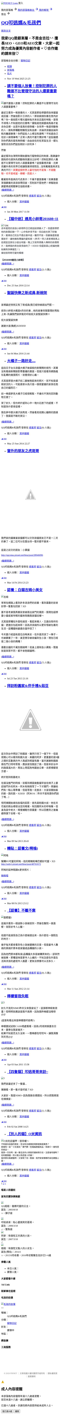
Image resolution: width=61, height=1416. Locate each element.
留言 (39, 196)
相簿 (9, 66)
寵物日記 (25, 60)
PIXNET (13, 1373)
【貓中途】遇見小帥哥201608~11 (32, 219)
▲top (4, 207)
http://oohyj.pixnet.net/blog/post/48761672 (21, 864)
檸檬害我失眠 (17, 996)
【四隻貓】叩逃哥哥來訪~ (27, 1072)
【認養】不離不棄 (21, 910)
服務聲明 (32, 1376)
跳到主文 (6, 31)
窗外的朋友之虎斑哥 (23, 451)
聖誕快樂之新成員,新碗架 (27, 293)
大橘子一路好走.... (21, 361)
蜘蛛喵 (4, 875)
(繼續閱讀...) (7, 190)
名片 (9, 73)
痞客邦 (32, 196)
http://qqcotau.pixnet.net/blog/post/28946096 (22, 555)
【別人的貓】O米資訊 (24, 1134)
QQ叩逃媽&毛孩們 (21, 22)
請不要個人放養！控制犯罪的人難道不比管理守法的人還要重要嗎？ (32, 91)
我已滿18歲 (7, 1411)
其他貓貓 (24, 201)
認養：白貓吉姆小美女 (25, 590)
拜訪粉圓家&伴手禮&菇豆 (28, 686)
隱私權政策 (52, 1373)
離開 (17, 1411)
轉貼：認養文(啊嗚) (22, 848)
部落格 (10, 70)
